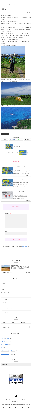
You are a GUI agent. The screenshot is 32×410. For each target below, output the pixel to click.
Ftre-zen (8, 338)
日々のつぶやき (5, 134)
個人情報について (16, 401)
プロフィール (8, 399)
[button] (29, 327)
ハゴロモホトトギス (5, 350)
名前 (6, 231)
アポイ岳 (3, 338)
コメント (8, 213)
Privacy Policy (24, 246)
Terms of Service (6, 247)
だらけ (2, 344)
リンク (23, 399)
